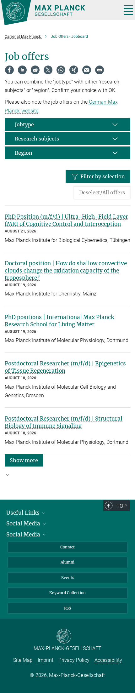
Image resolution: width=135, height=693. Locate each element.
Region (23, 153)
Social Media (23, 523)
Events (67, 577)
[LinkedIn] (22, 70)
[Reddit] (35, 70)
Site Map (23, 660)
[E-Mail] (86, 70)
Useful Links (23, 513)
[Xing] (73, 70)
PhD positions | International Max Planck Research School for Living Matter (59, 321)
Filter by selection (102, 176)
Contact (67, 547)
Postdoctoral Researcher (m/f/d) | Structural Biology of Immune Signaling (63, 422)
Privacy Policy (73, 660)
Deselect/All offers (102, 192)
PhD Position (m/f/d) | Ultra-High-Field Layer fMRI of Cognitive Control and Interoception (66, 220)
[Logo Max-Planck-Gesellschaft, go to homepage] (59, 12)
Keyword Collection (67, 592)
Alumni (67, 562)
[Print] (99, 70)
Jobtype (24, 124)
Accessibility (108, 660)
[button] (24, 460)
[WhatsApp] (61, 70)
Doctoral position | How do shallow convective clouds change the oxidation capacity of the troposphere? (66, 270)
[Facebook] (9, 70)
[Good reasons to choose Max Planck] (67, 477)
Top (121, 506)
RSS (67, 608)
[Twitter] (48, 70)
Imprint (45, 660)
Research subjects (37, 138)
